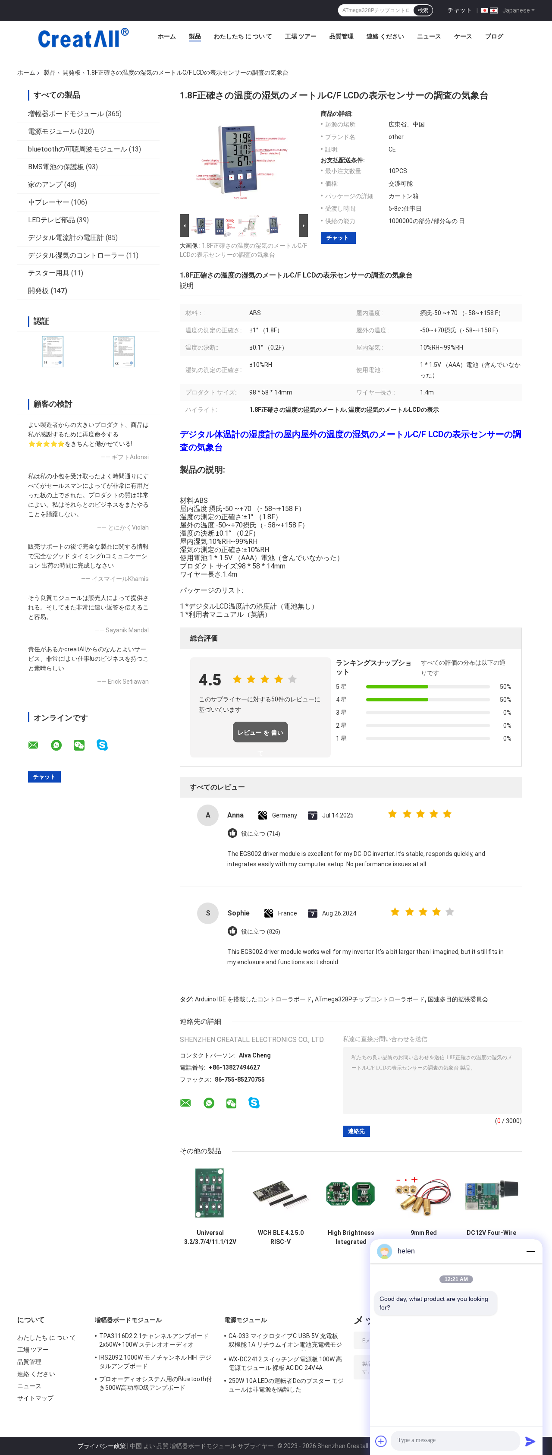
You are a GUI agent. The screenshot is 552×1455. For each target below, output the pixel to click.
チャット (460, 9)
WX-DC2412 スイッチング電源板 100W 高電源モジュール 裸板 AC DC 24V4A (285, 1363)
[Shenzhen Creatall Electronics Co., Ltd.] (83, 38)
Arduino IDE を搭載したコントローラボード (253, 999)
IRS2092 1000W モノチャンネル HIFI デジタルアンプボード (155, 1362)
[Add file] (381, 1441)
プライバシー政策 (102, 1445)
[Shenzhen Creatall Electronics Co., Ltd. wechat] (84, 745)
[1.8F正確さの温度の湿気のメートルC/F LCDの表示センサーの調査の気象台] (240, 161)
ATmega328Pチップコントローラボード (370, 999)
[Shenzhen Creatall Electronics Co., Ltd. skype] (108, 745)
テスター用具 (48, 273)
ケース (463, 36)
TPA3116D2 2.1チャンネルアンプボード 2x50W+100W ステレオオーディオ (154, 1340)
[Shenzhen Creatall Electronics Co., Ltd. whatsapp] (61, 745)
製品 (195, 36)
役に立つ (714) (260, 833)
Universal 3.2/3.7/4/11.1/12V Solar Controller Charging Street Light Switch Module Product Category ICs (210, 1237)
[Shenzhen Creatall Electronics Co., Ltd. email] (39, 745)
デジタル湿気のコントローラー (76, 255)
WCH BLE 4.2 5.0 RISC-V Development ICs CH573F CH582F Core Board (280, 1237)
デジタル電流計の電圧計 (66, 238)
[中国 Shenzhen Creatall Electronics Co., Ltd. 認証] (52, 351)
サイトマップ (35, 1398)
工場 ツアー (301, 36)
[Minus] (530, 1251)
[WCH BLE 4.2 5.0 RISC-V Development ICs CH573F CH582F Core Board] (280, 1194)
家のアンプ (45, 184)
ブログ (494, 36)
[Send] (530, 1441)
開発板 (72, 72)
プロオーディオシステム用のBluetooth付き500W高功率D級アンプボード (155, 1383)
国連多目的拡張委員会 (458, 999)
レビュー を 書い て (260, 735)
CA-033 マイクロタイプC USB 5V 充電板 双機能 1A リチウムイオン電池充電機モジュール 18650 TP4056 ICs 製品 (285, 1341)
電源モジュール (52, 131)
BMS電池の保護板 (56, 167)
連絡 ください (385, 36)
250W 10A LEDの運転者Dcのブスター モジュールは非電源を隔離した (286, 1385)
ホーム (167, 36)
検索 (423, 10)
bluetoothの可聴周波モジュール (77, 149)
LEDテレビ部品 (51, 220)
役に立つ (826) (260, 931)
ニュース (429, 36)
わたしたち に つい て (243, 36)
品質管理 (341, 36)
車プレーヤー (48, 202)
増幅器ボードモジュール (66, 114)
